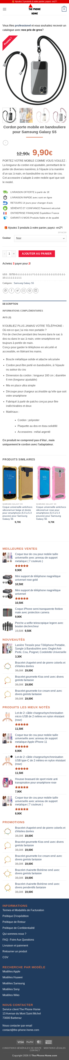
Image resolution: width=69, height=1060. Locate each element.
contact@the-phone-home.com (21, 1030)
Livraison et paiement (15, 945)
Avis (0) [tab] (7, 317)
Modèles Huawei (13, 977)
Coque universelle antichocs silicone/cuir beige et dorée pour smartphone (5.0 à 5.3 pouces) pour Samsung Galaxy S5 (17, 513)
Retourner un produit (15, 951)
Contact (35, 1050)
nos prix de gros (31, 29)
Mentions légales (55, 1048)
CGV (5, 957)
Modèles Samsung (14, 983)
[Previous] (8, 70)
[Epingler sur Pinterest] (29, 290)
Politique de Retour (14, 921)
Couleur (7, 238)
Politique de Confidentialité (19, 928)
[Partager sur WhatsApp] (5, 290)
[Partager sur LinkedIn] (36, 290)
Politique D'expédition (16, 916)
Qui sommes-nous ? (14, 933)
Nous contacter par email (17, 1025)
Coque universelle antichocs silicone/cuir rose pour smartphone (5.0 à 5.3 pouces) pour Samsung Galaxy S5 (51, 513)
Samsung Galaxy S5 (24, 283)
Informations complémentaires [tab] (23, 311)
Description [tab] (10, 304)
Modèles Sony (11, 989)
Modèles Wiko (11, 995)
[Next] (61, 70)
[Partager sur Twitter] (17, 290)
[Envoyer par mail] (23, 290)
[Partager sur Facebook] (11, 290)
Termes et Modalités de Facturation (23, 910)
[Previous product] (5, 142)
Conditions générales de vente (22, 1048)
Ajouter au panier (37, 253)
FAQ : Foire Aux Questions (18, 939)
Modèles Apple (11, 971)
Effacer (62, 232)
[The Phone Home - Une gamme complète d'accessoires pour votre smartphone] (34, 9)
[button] (5, 9)
